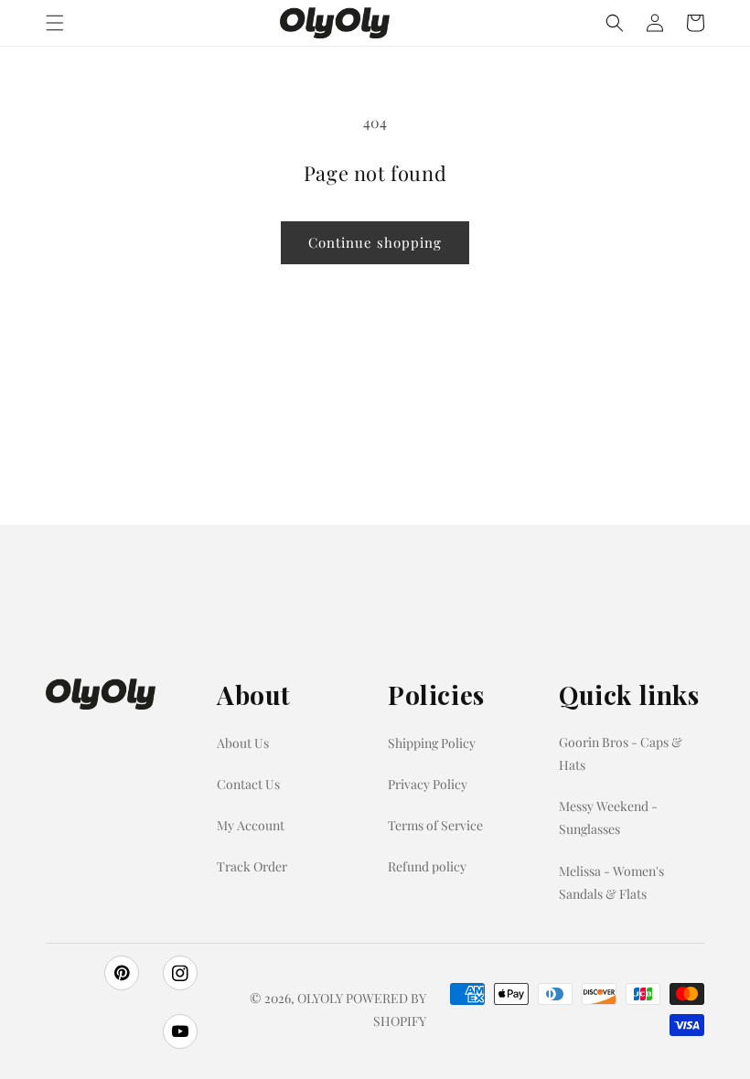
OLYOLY (320, 998)
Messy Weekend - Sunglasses (608, 817)
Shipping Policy (432, 743)
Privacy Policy (427, 784)
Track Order (252, 866)
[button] (55, 23)
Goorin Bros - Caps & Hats (620, 753)
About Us (243, 743)
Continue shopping (375, 242)
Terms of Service (435, 825)
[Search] (615, 23)
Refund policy (427, 866)
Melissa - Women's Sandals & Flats (611, 882)
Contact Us (248, 784)
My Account (250, 825)
